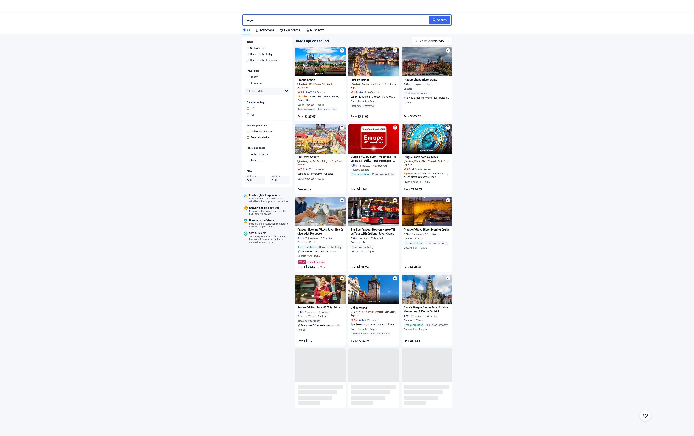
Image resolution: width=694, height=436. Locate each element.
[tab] (249, 30)
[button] (496, 6)
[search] (334, 20)
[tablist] (347, 30)
